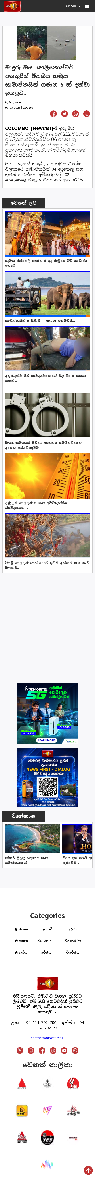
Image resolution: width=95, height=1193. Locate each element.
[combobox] (74, 6)
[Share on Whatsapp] (75, 115)
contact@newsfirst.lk (48, 1038)
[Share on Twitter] (64, 115)
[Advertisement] (47, 625)
